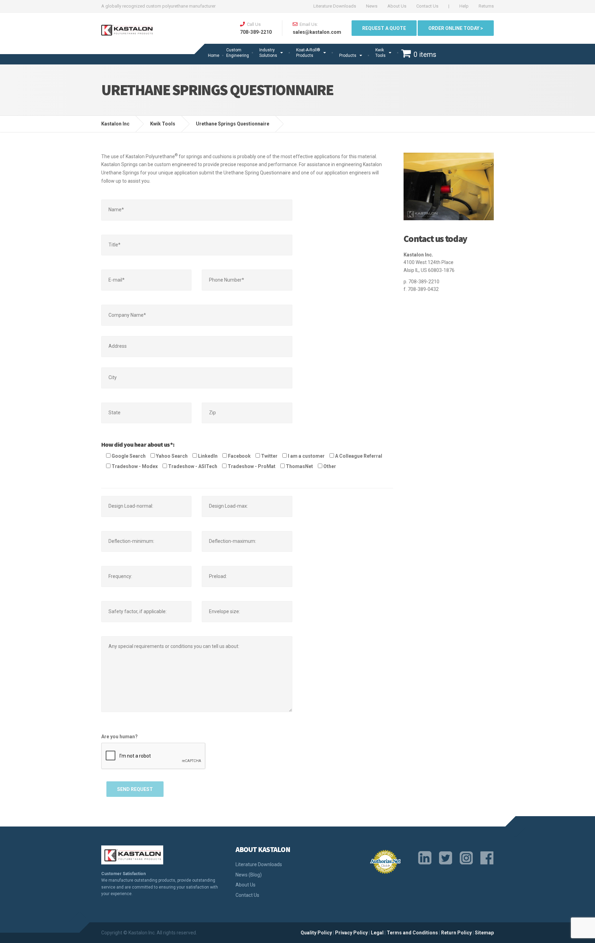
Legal (377, 932)
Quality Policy (316, 932)
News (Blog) (249, 875)
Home (213, 55)
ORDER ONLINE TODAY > (455, 28)
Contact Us (427, 6)
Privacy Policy (351, 932)
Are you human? (119, 736)
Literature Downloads (334, 6)
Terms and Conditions (412, 932)
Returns (486, 6)
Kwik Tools (380, 53)
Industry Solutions (268, 53)
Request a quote (384, 28)
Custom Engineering (237, 53)
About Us (396, 6)
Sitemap (484, 932)
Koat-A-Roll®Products (308, 53)
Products (347, 55)
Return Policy (456, 932)
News (371, 6)
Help (464, 6)
